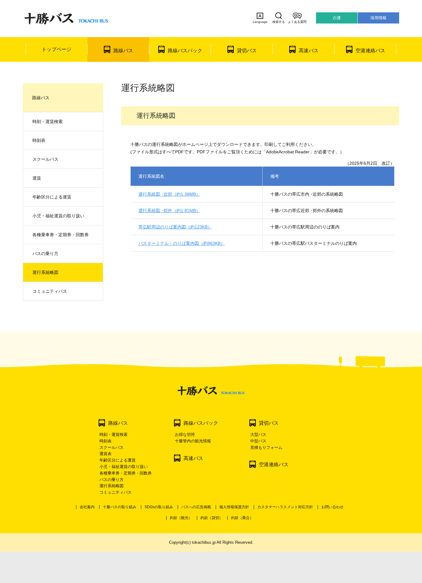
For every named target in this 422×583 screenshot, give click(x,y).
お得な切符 (185, 434)
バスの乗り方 (45, 253)
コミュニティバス (49, 291)
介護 (337, 17)
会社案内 (87, 507)
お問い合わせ (332, 507)
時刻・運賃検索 (47, 121)
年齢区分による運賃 (51, 196)
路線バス (123, 50)
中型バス (258, 441)
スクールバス (45, 159)
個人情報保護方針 (234, 507)
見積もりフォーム (266, 447)
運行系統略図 (45, 272)
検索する (278, 21)
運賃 (36, 178)
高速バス (309, 50)
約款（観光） (181, 518)
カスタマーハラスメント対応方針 (285, 507)
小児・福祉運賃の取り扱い (58, 215)
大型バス (258, 434)
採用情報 (378, 17)
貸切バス (247, 50)
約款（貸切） (211, 518)
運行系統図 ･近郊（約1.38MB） (169, 194)
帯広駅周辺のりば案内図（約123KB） (175, 226)
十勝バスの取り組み (119, 507)
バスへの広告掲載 (196, 507)
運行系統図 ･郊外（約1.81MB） (169, 210)
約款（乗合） (242, 518)
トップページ (56, 49)
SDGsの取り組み (159, 507)
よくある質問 (297, 21)
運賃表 (105, 453)
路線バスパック (185, 50)
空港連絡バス (370, 50)
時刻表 (38, 140)
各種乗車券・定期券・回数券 (60, 234)
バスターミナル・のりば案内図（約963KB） (181, 243)
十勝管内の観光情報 (193, 441)
